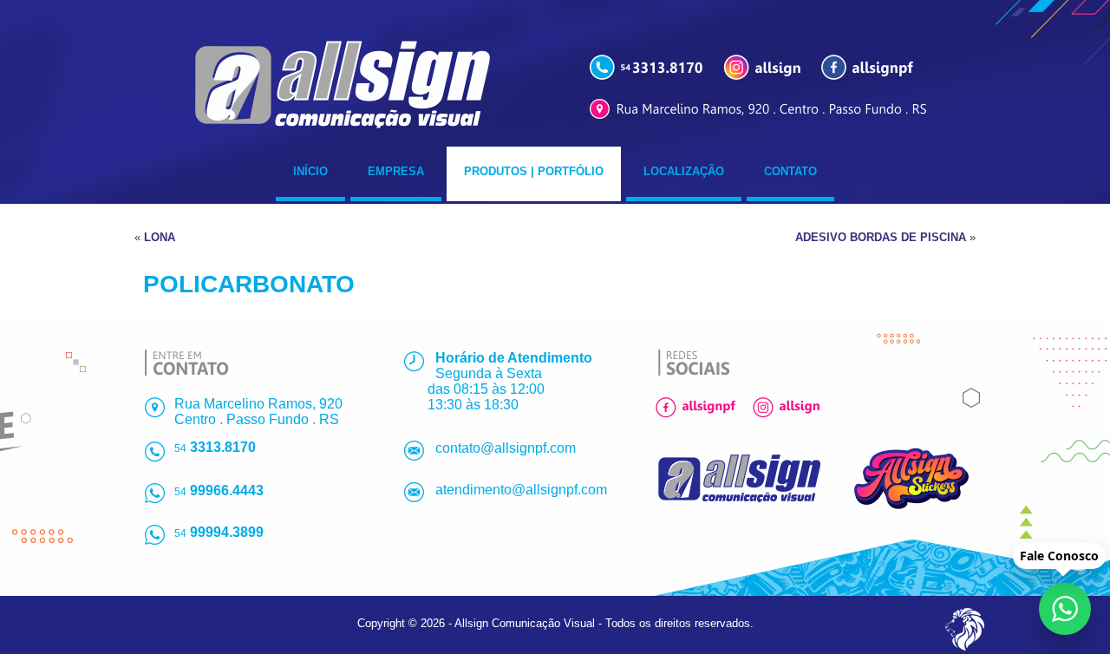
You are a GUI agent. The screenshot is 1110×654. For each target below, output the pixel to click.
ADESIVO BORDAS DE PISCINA (880, 237)
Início (310, 171)
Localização (683, 171)
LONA (159, 237)
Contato (790, 171)
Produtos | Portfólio (534, 171)
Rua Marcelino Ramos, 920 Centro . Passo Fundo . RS (258, 411)
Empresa (396, 171)
